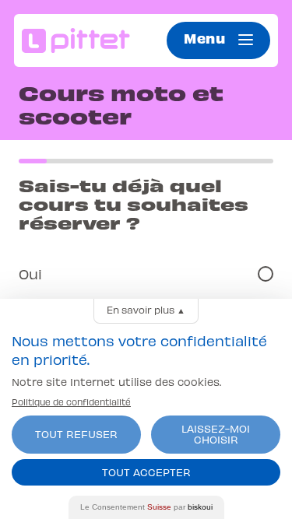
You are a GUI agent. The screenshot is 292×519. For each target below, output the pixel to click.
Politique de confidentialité (71, 402)
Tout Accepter (146, 472)
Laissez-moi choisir (215, 434)
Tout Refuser (76, 433)
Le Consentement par (146, 507)
